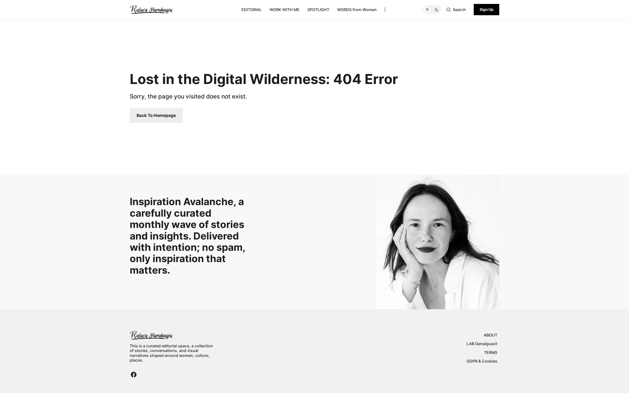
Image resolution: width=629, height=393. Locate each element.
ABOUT (490, 335)
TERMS (490, 352)
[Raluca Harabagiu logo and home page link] (151, 9)
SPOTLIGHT (318, 9)
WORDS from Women (357, 9)
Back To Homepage (156, 115)
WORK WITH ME (285, 9)
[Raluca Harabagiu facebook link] (134, 374)
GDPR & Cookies (482, 361)
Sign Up (486, 9)
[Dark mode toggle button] (432, 9)
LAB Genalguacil (482, 343)
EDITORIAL (252, 9)
